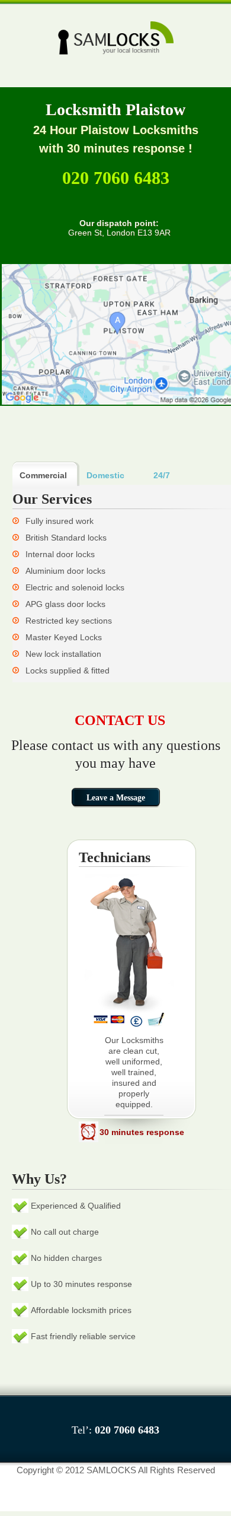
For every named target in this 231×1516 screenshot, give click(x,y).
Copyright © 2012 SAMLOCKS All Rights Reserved (116, 1470)
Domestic (105, 475)
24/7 (161, 475)
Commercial (43, 475)
